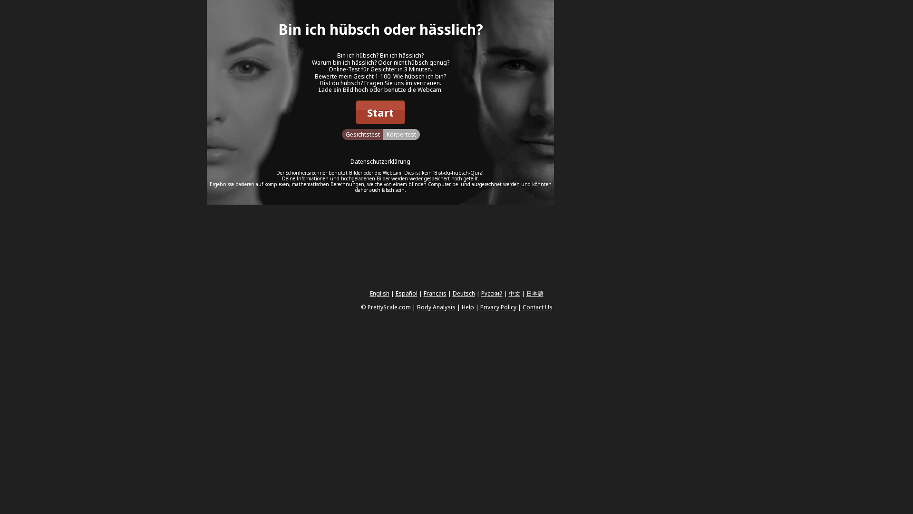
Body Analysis (436, 307)
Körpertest (401, 134)
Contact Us (538, 307)
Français (435, 293)
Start (380, 112)
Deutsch (464, 293)
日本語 (535, 293)
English (379, 293)
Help (468, 307)
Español (407, 293)
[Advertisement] (625, 143)
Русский (492, 293)
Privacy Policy (498, 307)
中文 (514, 293)
